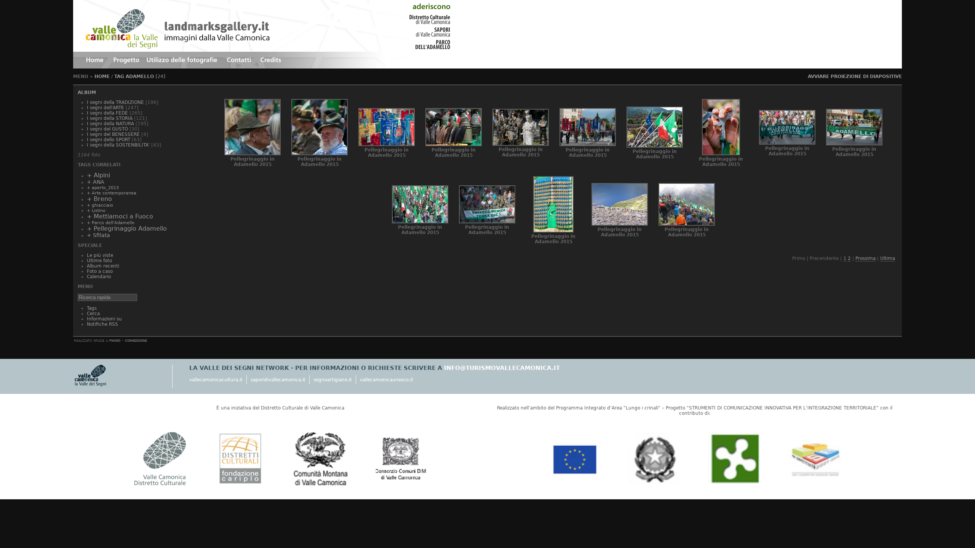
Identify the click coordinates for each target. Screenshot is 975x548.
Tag (119, 76)
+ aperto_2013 (103, 187)
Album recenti (103, 266)
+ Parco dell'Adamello (110, 222)
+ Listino (96, 210)
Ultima (887, 258)
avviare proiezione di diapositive (855, 76)
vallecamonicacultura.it (216, 379)
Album (87, 92)
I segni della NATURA (110, 123)
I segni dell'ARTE (105, 107)
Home (102, 76)
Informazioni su (104, 319)
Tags (92, 308)
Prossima (865, 258)
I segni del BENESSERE (113, 134)
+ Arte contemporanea (111, 193)
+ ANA (95, 182)
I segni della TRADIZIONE (115, 102)
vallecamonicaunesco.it (386, 379)
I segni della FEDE (107, 113)
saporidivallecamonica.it (278, 379)
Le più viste (100, 255)
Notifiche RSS (102, 324)
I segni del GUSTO (107, 129)
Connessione (136, 340)
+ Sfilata (98, 235)
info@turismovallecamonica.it (502, 368)
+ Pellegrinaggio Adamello (127, 228)
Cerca (93, 313)
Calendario (99, 276)
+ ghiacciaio (100, 205)
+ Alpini (98, 175)
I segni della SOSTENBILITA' (118, 145)
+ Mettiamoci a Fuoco (120, 216)
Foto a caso (100, 271)
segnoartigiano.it (332, 379)
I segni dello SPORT (108, 139)
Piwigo (114, 340)
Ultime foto (99, 260)
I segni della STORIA (110, 118)
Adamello (140, 76)
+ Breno (99, 199)
